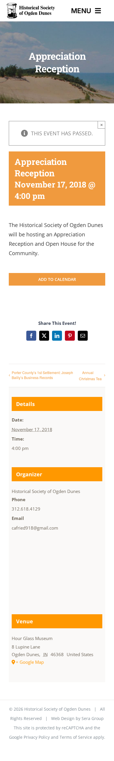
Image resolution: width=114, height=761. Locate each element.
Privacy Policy (37, 737)
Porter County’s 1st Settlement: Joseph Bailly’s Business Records (42, 375)
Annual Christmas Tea (90, 375)
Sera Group (93, 718)
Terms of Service (76, 737)
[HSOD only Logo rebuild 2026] (31, 5)
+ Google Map (30, 662)
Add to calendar (57, 279)
